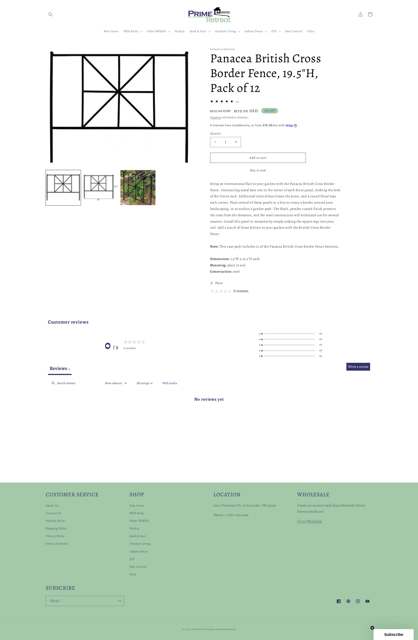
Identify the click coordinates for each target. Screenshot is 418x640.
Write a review (358, 366)
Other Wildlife (139, 521)
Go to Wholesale (309, 521)
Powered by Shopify (226, 629)
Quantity (215, 133)
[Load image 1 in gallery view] (63, 187)
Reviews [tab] (60, 368)
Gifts (133, 574)
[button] (50, 14)
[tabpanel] (209, 413)
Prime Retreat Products (203, 629)
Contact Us (53, 513)
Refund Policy (55, 521)
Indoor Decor (139, 551)
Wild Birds (137, 513)
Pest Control (138, 567)
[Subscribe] (119, 601)
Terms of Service (57, 544)
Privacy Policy (55, 536)
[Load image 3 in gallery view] (137, 187)
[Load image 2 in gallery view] (100, 187)
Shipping (215, 117)
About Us (52, 505)
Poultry (134, 528)
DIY (132, 559)
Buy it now (258, 170)
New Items (137, 505)
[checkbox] (170, 383)
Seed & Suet (138, 536)
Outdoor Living (140, 544)
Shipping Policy (56, 528)
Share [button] (219, 283)
